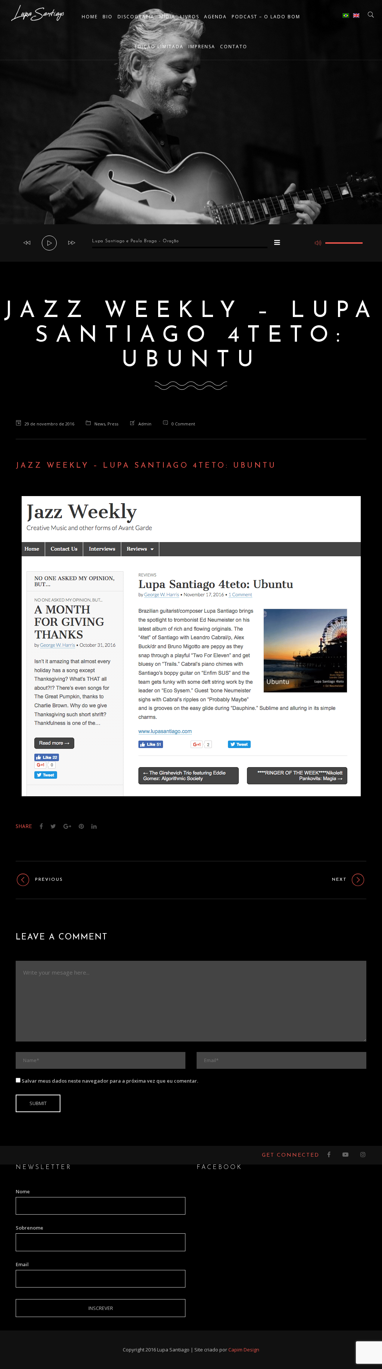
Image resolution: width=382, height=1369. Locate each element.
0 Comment (183, 424)
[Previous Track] (26, 243)
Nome (23, 1191)
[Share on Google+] (67, 826)
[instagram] (363, 1155)
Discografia (136, 16)
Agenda (215, 16)
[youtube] (345, 1155)
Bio (108, 16)
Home (90, 16)
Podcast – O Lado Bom (266, 16)
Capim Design (243, 1349)
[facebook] (329, 1155)
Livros (189, 16)
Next (339, 879)
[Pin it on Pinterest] (81, 826)
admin (144, 424)
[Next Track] (71, 243)
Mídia (167, 16)
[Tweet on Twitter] (53, 826)
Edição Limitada (159, 46)
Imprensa (201, 46)
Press (112, 424)
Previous (49, 879)
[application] (191, 243)
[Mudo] (317, 243)
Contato (233, 46)
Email (22, 1264)
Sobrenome (29, 1227)
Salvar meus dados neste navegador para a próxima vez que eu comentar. (110, 1080)
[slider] (344, 243)
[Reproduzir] (49, 243)
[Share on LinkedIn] (94, 826)
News (99, 424)
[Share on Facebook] (41, 826)
